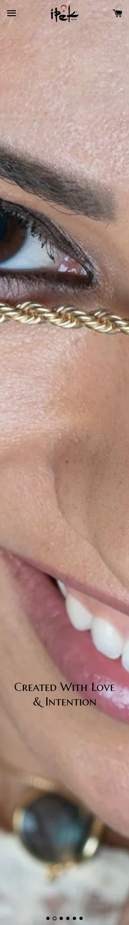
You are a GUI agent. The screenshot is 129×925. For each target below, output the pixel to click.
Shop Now (62, 726)
